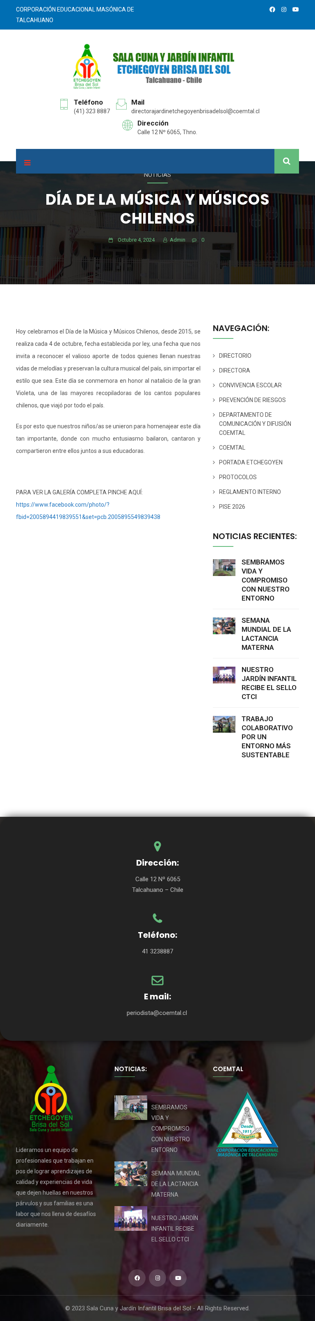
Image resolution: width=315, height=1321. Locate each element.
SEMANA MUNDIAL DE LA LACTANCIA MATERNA (266, 633)
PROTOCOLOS (238, 477)
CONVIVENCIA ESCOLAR (250, 385)
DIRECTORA (234, 370)
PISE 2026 (232, 506)
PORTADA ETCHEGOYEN (251, 462)
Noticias (157, 174)
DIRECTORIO (235, 355)
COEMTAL (232, 447)
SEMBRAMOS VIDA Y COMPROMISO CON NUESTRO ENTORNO (266, 580)
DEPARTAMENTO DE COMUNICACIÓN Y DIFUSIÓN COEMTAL (255, 423)
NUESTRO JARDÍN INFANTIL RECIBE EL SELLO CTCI (269, 683)
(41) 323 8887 (92, 111)
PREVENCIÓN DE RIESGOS (252, 400)
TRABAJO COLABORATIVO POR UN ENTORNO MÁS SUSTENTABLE (267, 737)
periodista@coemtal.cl (158, 1013)
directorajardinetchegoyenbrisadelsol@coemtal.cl (195, 111)
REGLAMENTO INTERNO (250, 492)
